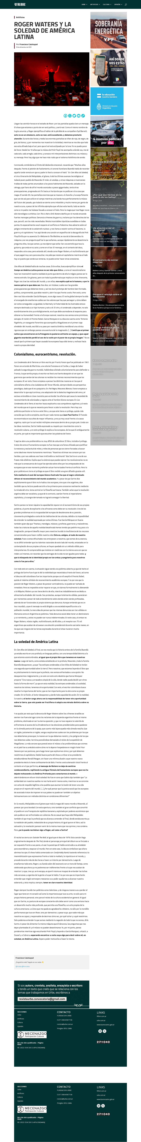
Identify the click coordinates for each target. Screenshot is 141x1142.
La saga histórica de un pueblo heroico (106, 328)
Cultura (20, 1022)
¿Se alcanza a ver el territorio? (103, 229)
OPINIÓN (117, 5)
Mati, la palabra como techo (105, 395)
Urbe (19, 1015)
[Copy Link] (83, 116)
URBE (83, 5)
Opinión (20, 1026)
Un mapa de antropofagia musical (107, 162)
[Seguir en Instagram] (100, 1031)
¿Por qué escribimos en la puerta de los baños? (107, 196)
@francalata (26, 966)
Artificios (20, 1019)
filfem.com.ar (101, 1016)
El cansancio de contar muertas (105, 261)
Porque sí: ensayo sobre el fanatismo (107, 295)
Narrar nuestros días (105, 360)
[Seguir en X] (104, 1031)
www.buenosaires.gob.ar (105, 1025)
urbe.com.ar (101, 1020)
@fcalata (18, 966)
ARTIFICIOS (94, 5)
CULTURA (106, 5)
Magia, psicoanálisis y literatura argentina (105, 428)
